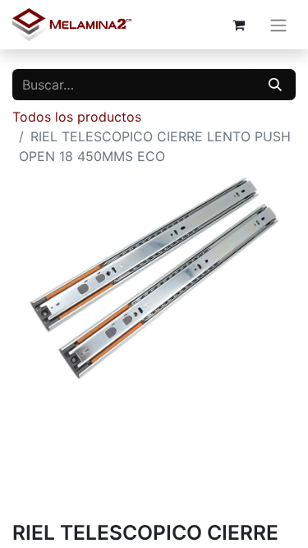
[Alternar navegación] (278, 25)
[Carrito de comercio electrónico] (238, 24)
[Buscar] (275, 84)
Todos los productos (76, 116)
